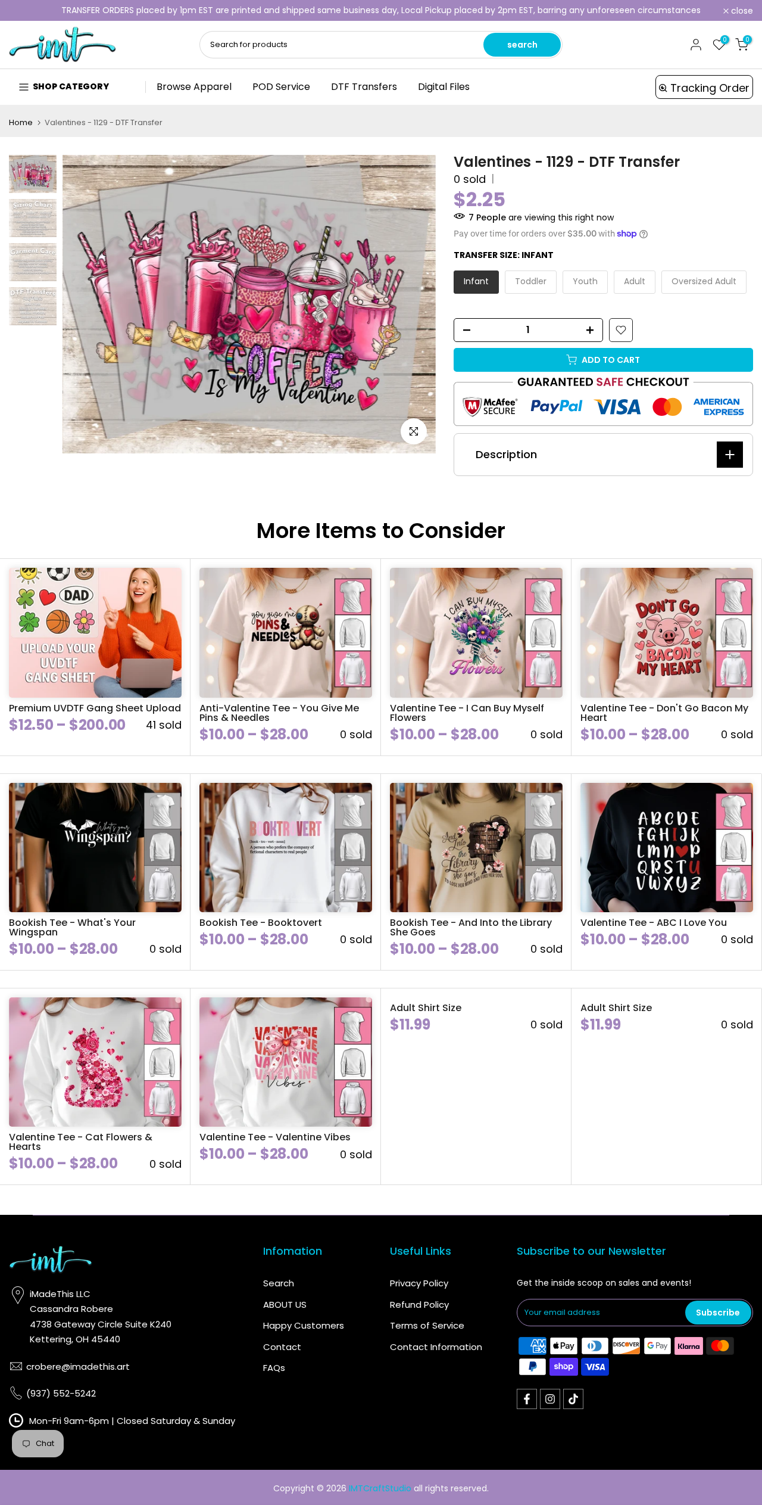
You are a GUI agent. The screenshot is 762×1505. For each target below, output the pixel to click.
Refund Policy (419, 1304)
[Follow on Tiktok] (573, 1399)
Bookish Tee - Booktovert (260, 922)
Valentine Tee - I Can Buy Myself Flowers (467, 712)
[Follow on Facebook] (527, 1399)
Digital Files (444, 87)
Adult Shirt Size (425, 1008)
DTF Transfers (364, 87)
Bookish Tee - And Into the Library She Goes (471, 927)
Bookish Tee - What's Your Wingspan (72, 927)
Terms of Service (427, 1325)
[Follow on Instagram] (550, 1399)
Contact (282, 1347)
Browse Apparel (194, 87)
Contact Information (436, 1347)
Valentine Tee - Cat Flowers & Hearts (80, 1141)
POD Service (281, 87)
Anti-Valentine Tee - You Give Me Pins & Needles (279, 712)
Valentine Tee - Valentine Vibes (275, 1137)
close (26, 11)
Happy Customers (303, 1325)
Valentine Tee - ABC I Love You (653, 922)
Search (278, 1283)
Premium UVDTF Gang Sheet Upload (95, 708)
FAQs (274, 1367)
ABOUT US (285, 1304)
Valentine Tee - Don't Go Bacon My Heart (664, 712)
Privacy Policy (419, 1283)
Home (21, 122)
